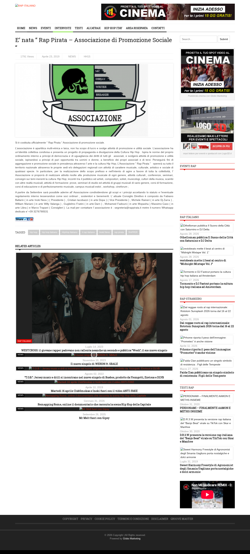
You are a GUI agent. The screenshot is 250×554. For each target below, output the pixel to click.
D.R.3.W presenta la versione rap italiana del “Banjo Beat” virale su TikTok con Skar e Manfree (207, 438)
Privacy (86, 519)
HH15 (87, 56)
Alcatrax (94, 28)
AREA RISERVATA (137, 28)
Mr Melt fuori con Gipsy (94, 418)
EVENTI (46, 28)
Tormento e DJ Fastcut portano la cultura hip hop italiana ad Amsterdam (206, 285)
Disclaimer (159, 519)
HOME (21, 28)
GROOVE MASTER (182, 519)
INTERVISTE (63, 28)
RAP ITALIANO (24, 341)
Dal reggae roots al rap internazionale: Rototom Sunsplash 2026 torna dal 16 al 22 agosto (207, 326)
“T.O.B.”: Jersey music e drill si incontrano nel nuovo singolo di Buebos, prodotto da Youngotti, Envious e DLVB (94, 377)
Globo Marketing (131, 538)
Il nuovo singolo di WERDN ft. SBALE (94, 364)
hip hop (33, 232)
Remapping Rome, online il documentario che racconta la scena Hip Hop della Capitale (94, 404)
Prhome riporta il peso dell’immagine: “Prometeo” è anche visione (205, 351)
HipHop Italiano (69, 232)
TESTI (79, 28)
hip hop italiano (49, 232)
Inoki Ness (104, 232)
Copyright (70, 519)
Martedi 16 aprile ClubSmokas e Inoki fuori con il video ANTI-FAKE (94, 391)
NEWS (33, 28)
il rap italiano (88, 232)
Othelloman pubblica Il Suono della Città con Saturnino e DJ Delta (206, 239)
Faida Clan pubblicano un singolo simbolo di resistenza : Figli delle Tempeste (207, 374)
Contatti (158, 28)
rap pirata (119, 232)
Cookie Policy (105, 519)
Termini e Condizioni (133, 519)
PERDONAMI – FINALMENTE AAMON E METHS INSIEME (205, 409)
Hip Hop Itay (113, 28)
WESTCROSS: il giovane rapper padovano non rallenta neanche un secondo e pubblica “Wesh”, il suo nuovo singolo (94, 350)
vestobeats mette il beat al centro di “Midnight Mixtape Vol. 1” (203, 262)
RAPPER (133, 232)
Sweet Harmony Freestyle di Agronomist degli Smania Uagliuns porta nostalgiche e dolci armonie (207, 468)
